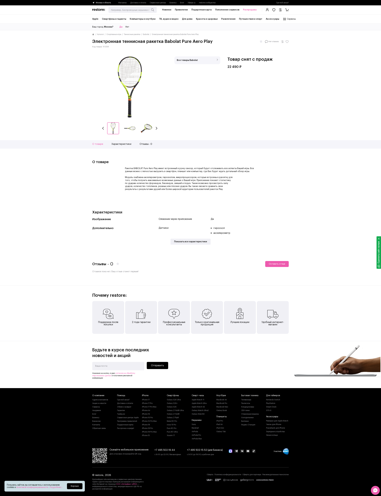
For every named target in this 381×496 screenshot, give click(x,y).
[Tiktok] (254, 451)
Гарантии (121, 410)
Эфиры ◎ (191, 3)
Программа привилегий (127, 421)
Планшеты (221, 417)
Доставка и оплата (138, 3)
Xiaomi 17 (171, 435)
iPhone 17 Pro (147, 403)
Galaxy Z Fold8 (173, 414)
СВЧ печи (245, 410)
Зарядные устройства (275, 431)
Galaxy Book (221, 410)
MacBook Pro (221, 403)
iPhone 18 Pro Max (149, 432)
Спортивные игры (113, 34)
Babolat (146, 34)
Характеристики (121, 144)
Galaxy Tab (221, 431)
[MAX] (230, 451)
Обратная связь (99, 428)
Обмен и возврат (124, 407)
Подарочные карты (125, 425)
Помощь (121, 396)
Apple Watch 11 (198, 400)
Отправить (157, 365)
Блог (182, 3)
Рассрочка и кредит (125, 428)
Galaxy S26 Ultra (174, 400)
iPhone (145, 396)
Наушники (197, 420)
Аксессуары (272, 417)
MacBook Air (221, 400)
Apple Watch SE (198, 407)
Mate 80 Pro (172, 421)
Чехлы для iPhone (273, 424)
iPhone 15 (146, 435)
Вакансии (96, 421)
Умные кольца (272, 435)
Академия (96, 410)
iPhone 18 (146, 425)
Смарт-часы (198, 396)
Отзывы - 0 (146, 144)
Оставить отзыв (277, 264)
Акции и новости (99, 403)
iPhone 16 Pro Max (149, 421)
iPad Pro (219, 421)
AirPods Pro (196, 435)
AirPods (195, 431)
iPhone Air (146, 410)
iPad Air (219, 424)
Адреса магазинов (100, 400)
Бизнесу (173, 3)
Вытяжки (245, 421)
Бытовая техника (249, 396)
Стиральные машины (250, 414)
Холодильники (247, 417)
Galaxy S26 (172, 407)
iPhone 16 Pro (147, 417)
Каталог (100, 34)
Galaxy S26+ (172, 403)
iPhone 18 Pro (147, 428)
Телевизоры (246, 400)
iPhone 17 (146, 400)
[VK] (242, 451)
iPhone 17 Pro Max (149, 407)
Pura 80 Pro (171, 428)
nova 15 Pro (171, 425)
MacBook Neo (222, 407)
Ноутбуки (221, 396)
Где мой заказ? (282, 3)
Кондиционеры (247, 407)
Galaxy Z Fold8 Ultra (175, 410)
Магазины (122, 3)
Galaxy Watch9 (198, 414)
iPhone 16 (146, 414)
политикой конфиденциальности (32, 487)
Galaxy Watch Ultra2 (200, 410)
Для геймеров (273, 396)
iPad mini (220, 428)
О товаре (97, 144)
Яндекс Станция (248, 425)
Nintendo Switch (273, 400)
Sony (194, 424)
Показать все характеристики (190, 242)
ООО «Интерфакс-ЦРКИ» (127, 484)
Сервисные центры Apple (128, 417)
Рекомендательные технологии (275, 474)
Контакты (96, 425)
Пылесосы (245, 403)
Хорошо (75, 486)
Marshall (195, 428)
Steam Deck (271, 407)
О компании (98, 396)
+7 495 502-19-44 (164, 450)
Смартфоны (173, 396)
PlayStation (270, 403)
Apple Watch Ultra (199, 403)
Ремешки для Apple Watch (277, 421)
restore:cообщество (207, 3)
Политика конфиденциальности (227, 474)
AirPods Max (197, 439)
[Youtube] (248, 451)
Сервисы (96, 407)
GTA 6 (268, 410)
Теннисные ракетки (132, 34)
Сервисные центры (158, 3)
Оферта (210, 474)
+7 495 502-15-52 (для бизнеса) (205, 450)
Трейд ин (121, 414)
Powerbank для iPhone (275, 428)
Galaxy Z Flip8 (173, 417)
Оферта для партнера (251, 474)
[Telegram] (236, 451)
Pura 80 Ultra (172, 432)
